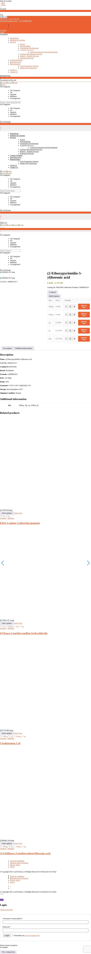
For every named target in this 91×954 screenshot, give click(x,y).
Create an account (6, 910)
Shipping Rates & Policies (19, 863)
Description (7, 348)
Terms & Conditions (17, 861)
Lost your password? (32, 935)
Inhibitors (11, 518)
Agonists (3, 518)
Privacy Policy (15, 865)
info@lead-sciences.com (8, 21)
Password (7, 927)
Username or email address (13, 919)
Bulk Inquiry (54, 296)
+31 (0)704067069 (25, 21)
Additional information (23, 348)
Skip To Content (6, 1)
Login (2, 32)
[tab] (7, 348)
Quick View (18, 513)
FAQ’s (12, 867)
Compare (3, 30)
